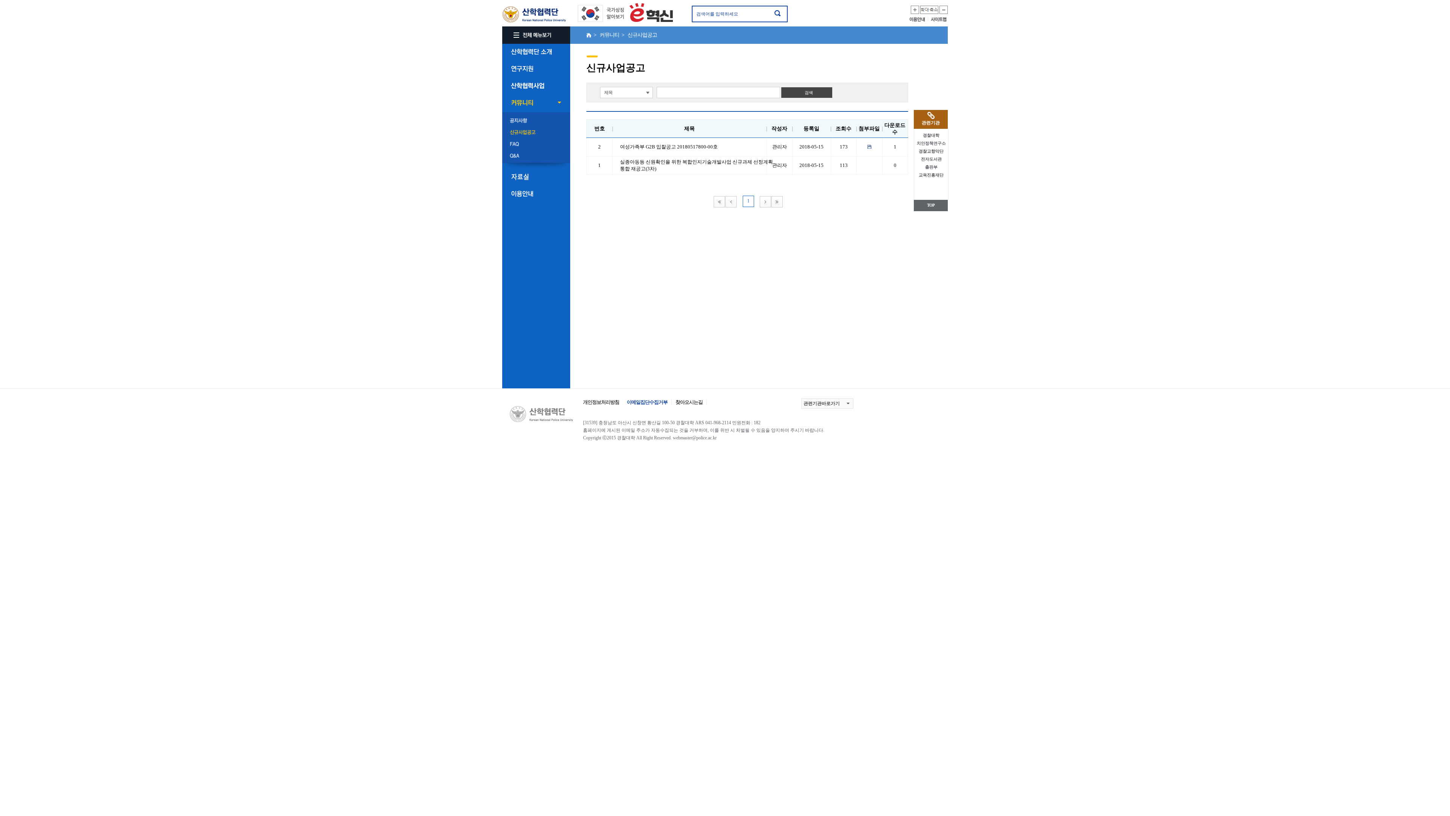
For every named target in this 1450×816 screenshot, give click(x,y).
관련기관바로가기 (822, 403)
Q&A (536, 156)
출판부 (931, 167)
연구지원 (536, 68)
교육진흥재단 (931, 175)
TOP (931, 205)
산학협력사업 (536, 85)
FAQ (536, 144)
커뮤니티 (536, 102)
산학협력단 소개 (536, 51)
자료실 (536, 176)
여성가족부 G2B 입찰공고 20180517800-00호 (669, 147)
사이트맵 (939, 19)
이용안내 (919, 19)
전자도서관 (931, 159)
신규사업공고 (536, 133)
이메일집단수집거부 (647, 402)
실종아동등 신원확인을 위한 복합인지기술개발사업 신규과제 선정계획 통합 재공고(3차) (696, 165)
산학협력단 (534, 15)
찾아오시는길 (689, 402)
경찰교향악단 (931, 151)
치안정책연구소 (931, 143)
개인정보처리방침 (601, 402)
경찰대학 (931, 135)
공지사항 (536, 121)
